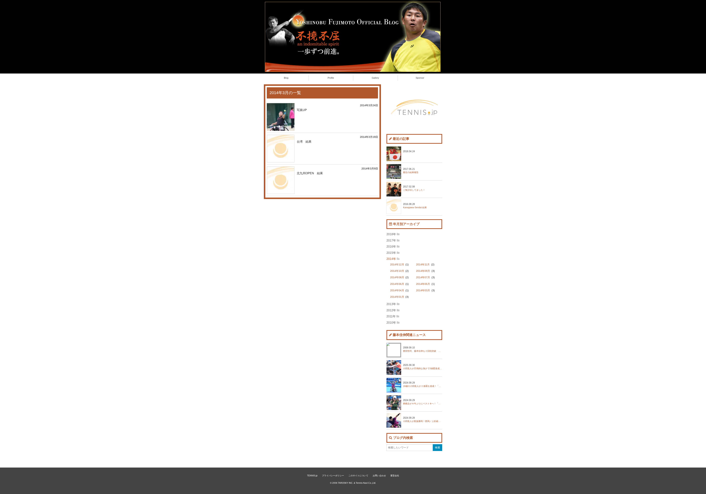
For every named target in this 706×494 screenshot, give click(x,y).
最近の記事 (401, 139)
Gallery (375, 78)
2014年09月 (423, 271)
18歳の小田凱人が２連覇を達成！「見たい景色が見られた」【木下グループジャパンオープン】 (422, 384)
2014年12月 (397, 264)
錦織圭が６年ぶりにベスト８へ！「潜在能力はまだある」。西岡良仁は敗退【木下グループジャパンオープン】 (422, 402)
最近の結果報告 (410, 171)
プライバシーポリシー (333, 475)
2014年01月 (397, 297)
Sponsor (420, 78)
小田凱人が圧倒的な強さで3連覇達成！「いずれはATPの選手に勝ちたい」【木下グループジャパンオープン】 (422, 367)
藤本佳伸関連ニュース (409, 335)
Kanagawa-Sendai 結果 (415, 206)
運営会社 (394, 475)
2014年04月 (397, 290)
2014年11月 (423, 264)
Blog (286, 78)
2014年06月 (397, 284)
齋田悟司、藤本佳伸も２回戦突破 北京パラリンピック (422, 349)
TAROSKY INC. (345, 483)
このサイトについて (358, 475)
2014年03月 (423, 290)
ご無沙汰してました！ (414, 188)
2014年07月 (423, 277)
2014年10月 (397, 271)
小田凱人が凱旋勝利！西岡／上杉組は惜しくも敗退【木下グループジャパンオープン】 (422, 419)
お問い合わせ (379, 475)
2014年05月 (423, 284)
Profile (331, 78)
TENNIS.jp (312, 475)
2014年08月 (397, 277)
